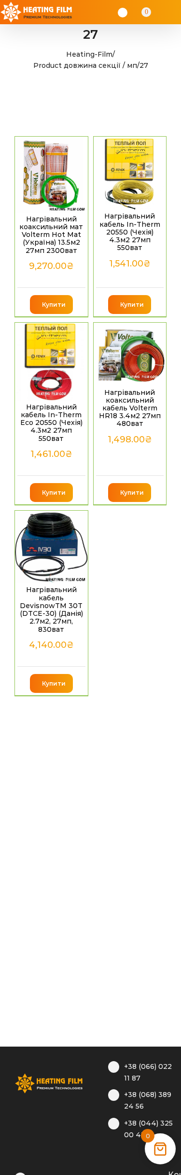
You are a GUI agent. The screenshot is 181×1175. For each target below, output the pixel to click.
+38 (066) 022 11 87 (148, 1072)
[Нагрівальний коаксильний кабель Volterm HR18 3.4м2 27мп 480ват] (130, 354)
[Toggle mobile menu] (172, 12)
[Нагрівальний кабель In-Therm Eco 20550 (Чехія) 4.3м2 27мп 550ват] (51, 362)
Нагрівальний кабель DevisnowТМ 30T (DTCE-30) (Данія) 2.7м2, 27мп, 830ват (51, 609)
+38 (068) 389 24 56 (147, 1100)
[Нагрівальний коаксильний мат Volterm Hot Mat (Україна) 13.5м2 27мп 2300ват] (51, 175)
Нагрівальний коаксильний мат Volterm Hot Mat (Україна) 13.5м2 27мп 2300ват (51, 235)
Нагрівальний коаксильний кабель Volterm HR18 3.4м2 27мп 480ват (130, 408)
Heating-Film (89, 54)
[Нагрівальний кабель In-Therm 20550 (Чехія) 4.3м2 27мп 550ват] (130, 173)
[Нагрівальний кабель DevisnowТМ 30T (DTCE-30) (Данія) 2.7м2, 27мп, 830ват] (51, 547)
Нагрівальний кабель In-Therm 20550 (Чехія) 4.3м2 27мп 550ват (129, 232)
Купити (54, 304)
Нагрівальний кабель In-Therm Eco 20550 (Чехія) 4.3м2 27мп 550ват (51, 423)
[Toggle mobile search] (160, 12)
